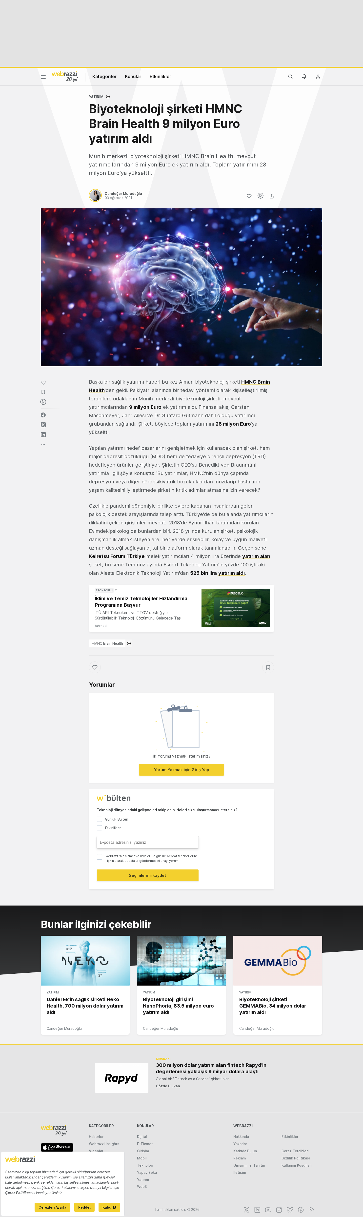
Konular (133, 76)
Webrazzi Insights (104, 1144)
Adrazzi (101, 626)
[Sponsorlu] (236, 608)
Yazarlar (240, 1144)
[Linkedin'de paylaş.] (43, 434)
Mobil (142, 1158)
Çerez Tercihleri (295, 1151)
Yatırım (96, 97)
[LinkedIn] (257, 1209)
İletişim (239, 1172)
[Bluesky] (289, 1209)
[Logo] (65, 76)
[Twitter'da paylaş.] (43, 424)
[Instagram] (279, 1209)
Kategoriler (104, 76)
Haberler (96, 1136)
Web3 (142, 1186)
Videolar (96, 1151)
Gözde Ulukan (168, 1086)
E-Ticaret (145, 1144)
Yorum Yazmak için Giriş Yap (181, 769)
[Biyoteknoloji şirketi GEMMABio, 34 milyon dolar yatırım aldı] (277, 961)
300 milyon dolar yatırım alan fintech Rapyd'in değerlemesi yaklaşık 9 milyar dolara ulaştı (211, 1068)
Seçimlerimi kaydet (147, 875)
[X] (246, 1209)
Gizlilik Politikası (296, 1158)
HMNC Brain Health (107, 643)
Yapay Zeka (147, 1172)
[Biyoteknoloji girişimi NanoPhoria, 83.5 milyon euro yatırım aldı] (181, 961)
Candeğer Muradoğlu (64, 1028)
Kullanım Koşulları (297, 1165)
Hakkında (241, 1136)
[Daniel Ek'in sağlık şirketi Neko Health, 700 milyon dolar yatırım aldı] (85, 961)
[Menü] (43, 77)
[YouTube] (268, 1209)
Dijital (142, 1136)
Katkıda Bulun (245, 1151)
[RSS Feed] (311, 1209)
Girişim (143, 1151)
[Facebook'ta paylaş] (43, 415)
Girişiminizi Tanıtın (249, 1165)
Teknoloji (145, 1165)
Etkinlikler (160, 76)
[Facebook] (300, 1209)
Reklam (239, 1158)
